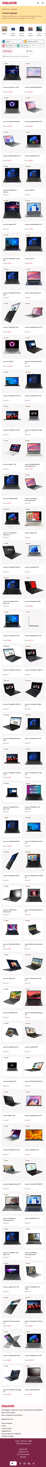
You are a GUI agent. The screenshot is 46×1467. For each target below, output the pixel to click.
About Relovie (6, 1423)
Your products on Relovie (11, 1434)
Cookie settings (7, 1436)
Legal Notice (6, 1431)
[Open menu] (43, 3)
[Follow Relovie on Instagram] (24, 1463)
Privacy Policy (6, 1428)
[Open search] (38, 3)
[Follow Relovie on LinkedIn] (29, 1463)
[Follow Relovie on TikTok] (33, 1463)
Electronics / (6, 9)
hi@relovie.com (7, 1419)
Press (3, 1426)
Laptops (14, 9)
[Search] (3, 56)
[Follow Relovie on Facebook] (20, 1463)
